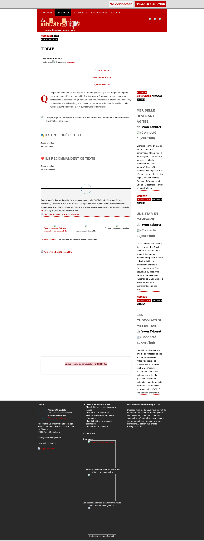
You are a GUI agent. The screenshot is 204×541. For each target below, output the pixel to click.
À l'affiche (80, 13)
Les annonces (99, 13)
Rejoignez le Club (135, 426)
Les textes (63, 13)
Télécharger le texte (102, 77)
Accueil (47, 13)
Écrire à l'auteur (102, 70)
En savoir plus (88, 433)
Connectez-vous (49, 239)
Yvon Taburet (151, 127)
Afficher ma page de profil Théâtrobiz (62, 214)
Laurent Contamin (53, 58)
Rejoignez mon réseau (57, 418)
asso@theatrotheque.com (49, 437)
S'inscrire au (150, 4)
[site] (43, 211)
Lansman (71, 62)
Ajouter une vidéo (102, 84)
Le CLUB (115, 13)
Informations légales (47, 443)
